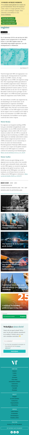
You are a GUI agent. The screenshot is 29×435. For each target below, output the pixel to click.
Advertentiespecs (14, 415)
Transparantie (6, 185)
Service (14, 409)
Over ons (14, 369)
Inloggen (14, 396)
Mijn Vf (14, 394)
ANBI (11, 183)
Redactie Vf (25, 68)
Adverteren (14, 377)
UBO (15, 183)
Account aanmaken (14, 398)
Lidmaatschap (14, 385)
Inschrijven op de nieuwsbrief (15, 428)
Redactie (14, 371)
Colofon (14, 373)
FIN (22, 188)
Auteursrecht (15, 383)
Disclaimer (14, 390)
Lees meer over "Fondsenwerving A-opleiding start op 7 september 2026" (14, 221)
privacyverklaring (6, 14)
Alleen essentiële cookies (8, 23)
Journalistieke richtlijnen (14, 381)
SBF (26, 188)
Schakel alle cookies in (8, 18)
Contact (14, 375)
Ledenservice (14, 400)
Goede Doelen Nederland (10, 188)
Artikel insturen (14, 411)
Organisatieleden (14, 402)
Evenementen (14, 413)
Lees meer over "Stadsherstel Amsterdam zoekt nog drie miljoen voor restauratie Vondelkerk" (14, 282)
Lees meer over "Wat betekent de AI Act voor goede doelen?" (14, 240)
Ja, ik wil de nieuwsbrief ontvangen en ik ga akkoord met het (15, 346)
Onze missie (14, 379)
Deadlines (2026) (14, 417)
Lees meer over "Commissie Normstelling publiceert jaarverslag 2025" (14, 302)
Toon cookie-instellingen (8, 21)
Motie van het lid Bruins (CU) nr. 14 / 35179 (13, 152)
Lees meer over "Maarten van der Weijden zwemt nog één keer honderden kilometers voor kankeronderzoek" (14, 260)
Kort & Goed (4, 32)
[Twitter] (11, 432)
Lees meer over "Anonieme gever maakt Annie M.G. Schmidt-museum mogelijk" (14, 203)
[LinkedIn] (14, 432)
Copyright (14, 388)
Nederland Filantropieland (11, 190)
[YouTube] (17, 432)
